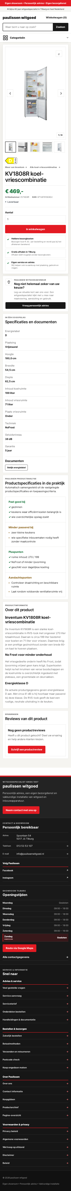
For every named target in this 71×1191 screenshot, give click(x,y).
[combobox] (28, 27)
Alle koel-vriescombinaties (43, 167)
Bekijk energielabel (16, 467)
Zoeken (60, 27)
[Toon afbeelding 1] (10, 147)
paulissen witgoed (19, 17)
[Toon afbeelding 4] (47, 147)
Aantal (9, 212)
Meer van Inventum (14, 167)
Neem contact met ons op (21, 810)
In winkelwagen (35, 229)
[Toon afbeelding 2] (22, 147)
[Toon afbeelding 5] (59, 147)
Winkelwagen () (56, 17)
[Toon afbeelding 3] (35, 147)
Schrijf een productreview (26, 749)
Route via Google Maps (19, 948)
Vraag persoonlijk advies (35, 305)
